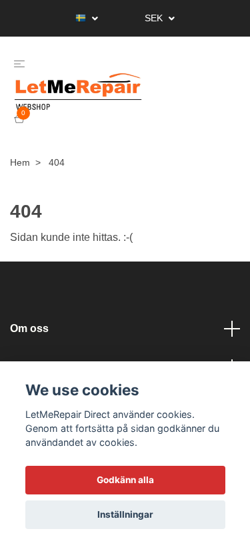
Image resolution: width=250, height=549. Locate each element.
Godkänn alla (125, 479)
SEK (155, 18)
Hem (20, 183)
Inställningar (125, 514)
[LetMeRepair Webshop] (113, 102)
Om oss (29, 349)
